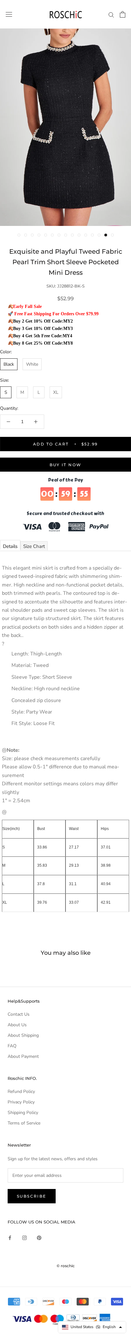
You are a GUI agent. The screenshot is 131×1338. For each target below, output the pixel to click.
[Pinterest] (39, 1237)
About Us (17, 1025)
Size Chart (34, 546)
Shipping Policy (23, 1113)
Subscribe (31, 1196)
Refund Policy (21, 1091)
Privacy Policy (21, 1102)
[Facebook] (10, 1237)
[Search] (111, 14)
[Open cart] (122, 14)
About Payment (23, 1056)
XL (56, 392)
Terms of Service (24, 1123)
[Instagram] (24, 1237)
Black (8, 364)
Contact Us (19, 1014)
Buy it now (66, 464)
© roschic (66, 1265)
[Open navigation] (9, 14)
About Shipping (23, 1035)
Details (10, 546)
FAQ (12, 1046)
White (32, 364)
